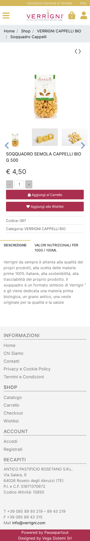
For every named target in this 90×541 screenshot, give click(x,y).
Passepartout (56, 532)
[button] (45, 91)
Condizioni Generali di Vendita (49, 3)
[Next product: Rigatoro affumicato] (80, 51)
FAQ (83, 3)
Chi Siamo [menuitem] (14, 353)
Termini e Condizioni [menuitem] (24, 376)
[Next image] (83, 145)
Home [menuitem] (9, 345)
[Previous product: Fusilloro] (75, 51)
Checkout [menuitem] (13, 413)
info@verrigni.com (28, 522)
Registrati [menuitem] (13, 449)
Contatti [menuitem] (11, 361)
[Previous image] (6, 145)
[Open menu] (6, 17)
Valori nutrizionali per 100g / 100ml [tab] (56, 247)
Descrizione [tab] (15, 245)
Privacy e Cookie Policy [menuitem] (27, 368)
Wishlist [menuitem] (11, 420)
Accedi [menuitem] (10, 441)
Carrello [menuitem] (11, 405)
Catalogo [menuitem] (13, 397)
